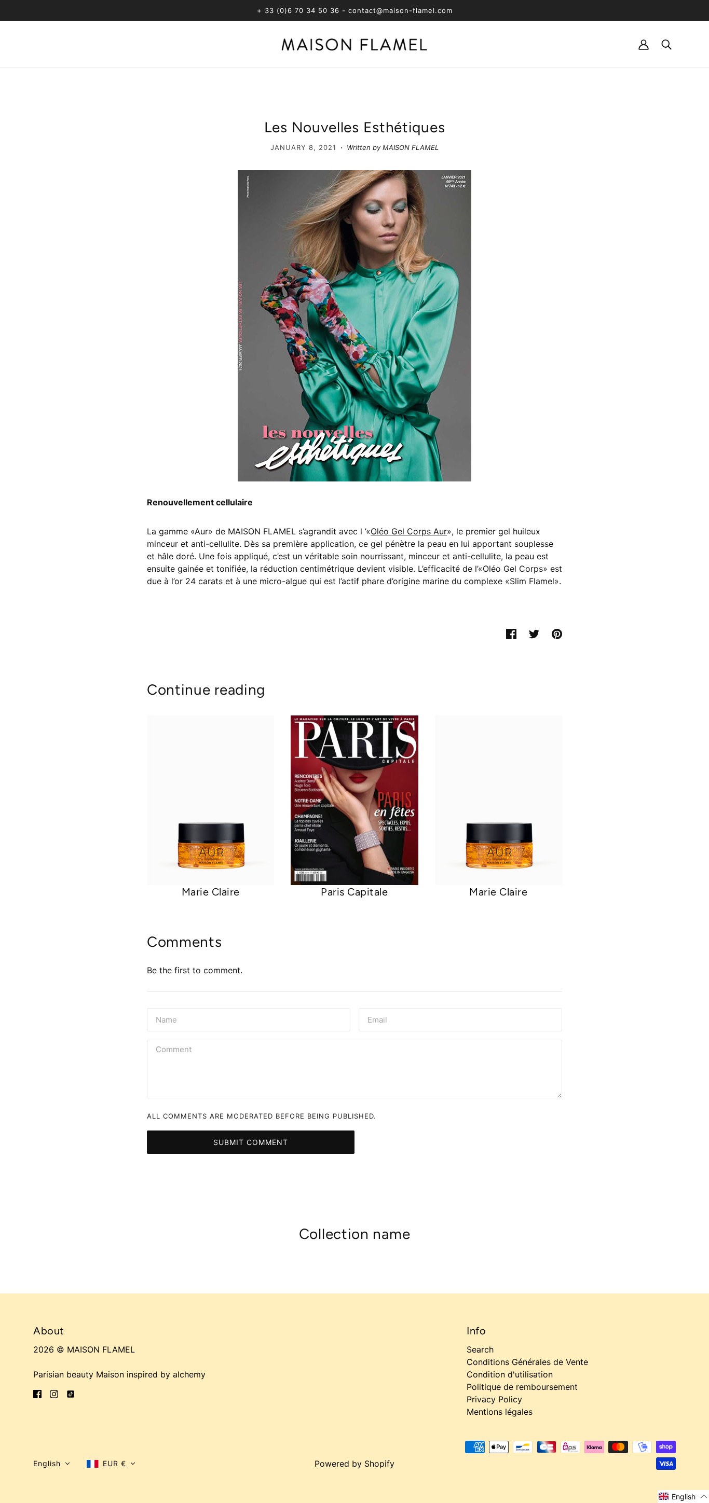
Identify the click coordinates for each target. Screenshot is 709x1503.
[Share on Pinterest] (557, 633)
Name (166, 1019)
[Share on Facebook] (511, 633)
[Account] (643, 43)
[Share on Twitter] (534, 633)
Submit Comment (250, 1142)
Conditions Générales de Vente (527, 1362)
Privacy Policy (494, 1399)
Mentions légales (500, 1412)
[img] (37, 1393)
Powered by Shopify (354, 1463)
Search (480, 1349)
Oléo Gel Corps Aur (409, 531)
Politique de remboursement (522, 1387)
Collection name (355, 1234)
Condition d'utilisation (510, 1374)
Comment (175, 1050)
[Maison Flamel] (354, 43)
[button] (51, 1463)
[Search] (666, 43)
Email (378, 1019)
